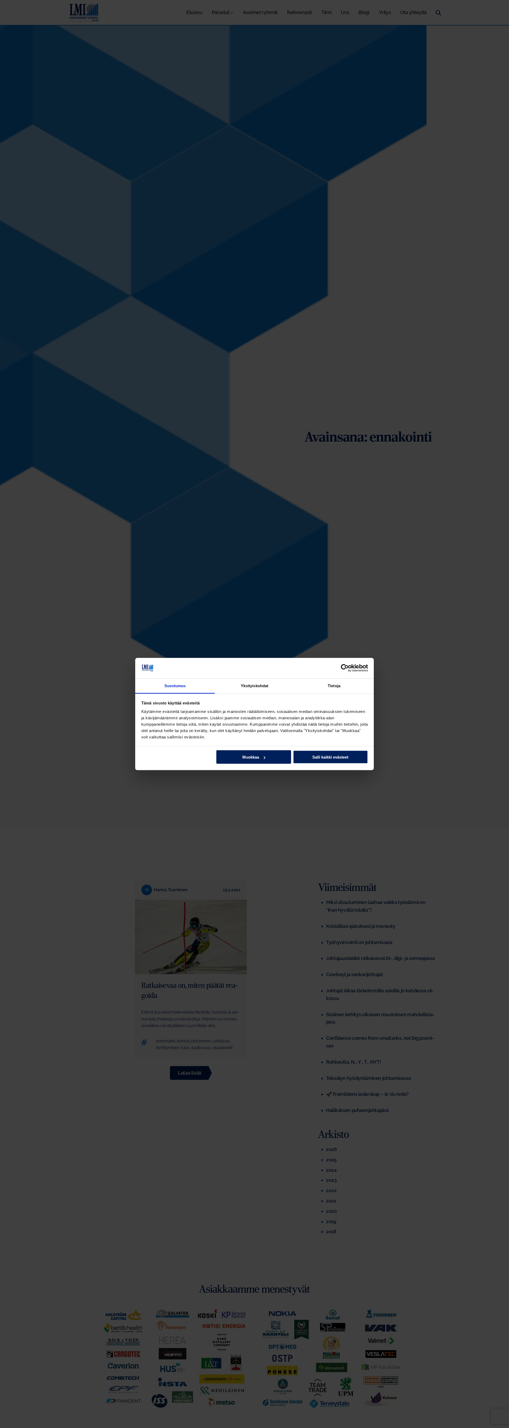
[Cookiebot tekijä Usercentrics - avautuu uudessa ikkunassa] (345, 668)
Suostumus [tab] (175, 685)
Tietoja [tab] (334, 685)
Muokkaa (250, 757)
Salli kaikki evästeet (330, 757)
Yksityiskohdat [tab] (254, 685)
